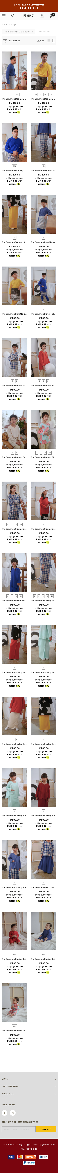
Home (4, 24)
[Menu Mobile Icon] (3, 16)
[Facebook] (4, 1113)
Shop (13, 24)
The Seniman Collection (18, 31)
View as (40, 40)
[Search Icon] (13, 15)
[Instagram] (13, 1113)
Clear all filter (43, 31)
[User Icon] (42, 15)
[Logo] (28, 16)
